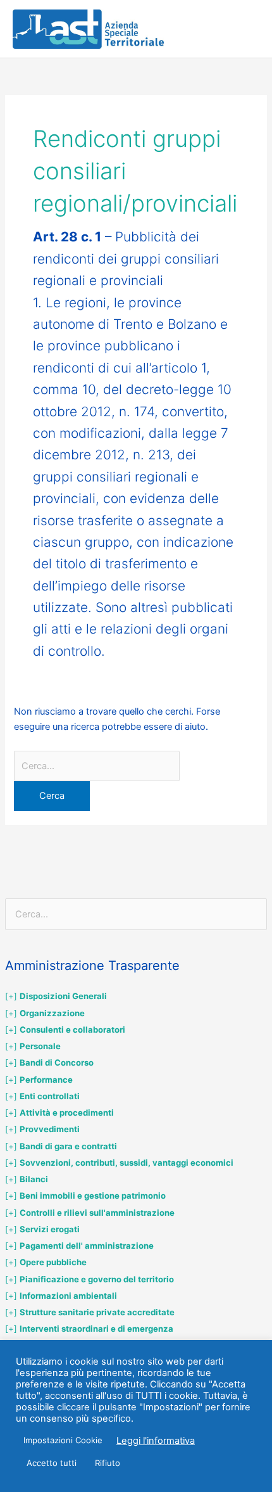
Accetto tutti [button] (52, 1463)
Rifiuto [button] (107, 1463)
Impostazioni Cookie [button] (62, 1440)
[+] (56, 996)
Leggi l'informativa (155, 1440)
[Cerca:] (97, 766)
